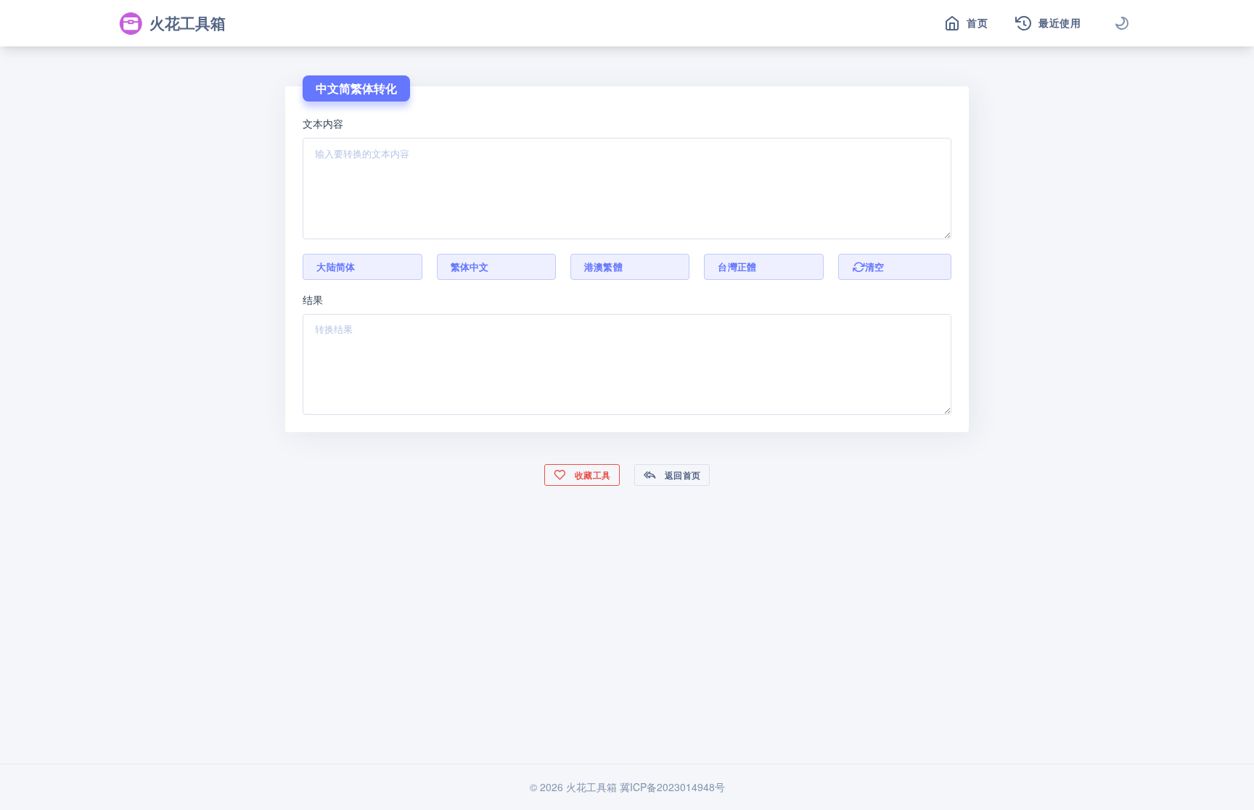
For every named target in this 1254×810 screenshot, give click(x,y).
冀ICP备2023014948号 (672, 787)
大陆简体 (335, 266)
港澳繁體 (603, 266)
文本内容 (323, 123)
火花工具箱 (187, 22)
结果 (313, 299)
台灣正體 (737, 266)
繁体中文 (470, 266)
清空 (875, 266)
